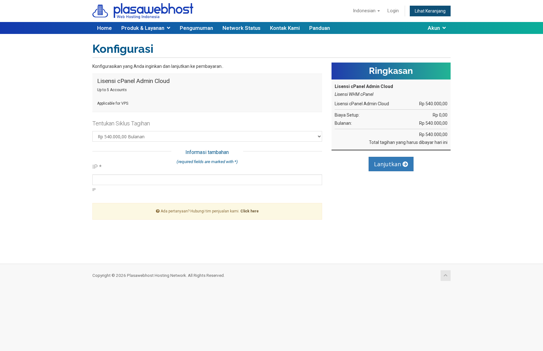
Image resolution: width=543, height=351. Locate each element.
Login (393, 11)
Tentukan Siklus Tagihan (121, 123)
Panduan (319, 28)
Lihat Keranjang (430, 11)
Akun (435, 28)
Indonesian (365, 11)
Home (104, 28)
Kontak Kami (285, 28)
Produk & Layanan (144, 28)
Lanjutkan (388, 164)
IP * (96, 166)
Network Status (241, 28)
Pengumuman (196, 28)
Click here (249, 211)
